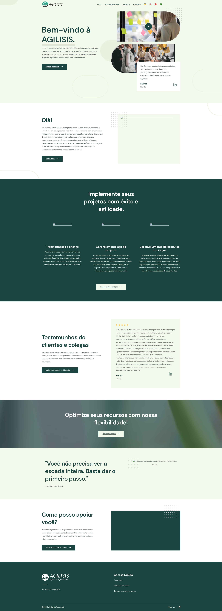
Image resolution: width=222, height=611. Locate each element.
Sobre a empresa (112, 4)
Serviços (126, 4)
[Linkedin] (179, 607)
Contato (137, 4)
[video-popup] (148, 26)
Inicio (99, 4)
